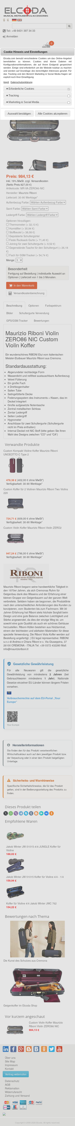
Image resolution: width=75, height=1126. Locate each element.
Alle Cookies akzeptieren (52, 113)
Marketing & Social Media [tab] (24, 102)
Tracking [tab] (14, 95)
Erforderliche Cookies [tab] (21, 88)
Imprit (6, 82)
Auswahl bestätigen (19, 113)
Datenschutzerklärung (21, 82)
